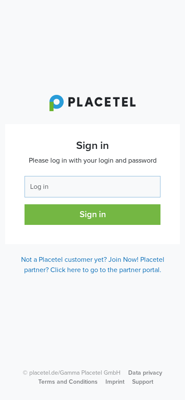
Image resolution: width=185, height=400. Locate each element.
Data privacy (145, 372)
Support (142, 381)
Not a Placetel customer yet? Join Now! (80, 259)
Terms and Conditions (68, 381)
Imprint (114, 381)
